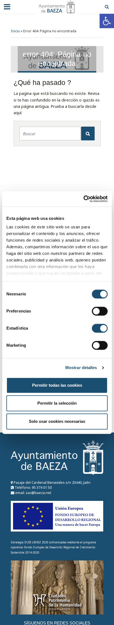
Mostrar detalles (81, 367)
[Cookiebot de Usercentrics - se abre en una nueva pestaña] (83, 198)
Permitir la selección (57, 403)
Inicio (15, 31)
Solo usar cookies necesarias (57, 421)
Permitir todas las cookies (57, 385)
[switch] (100, 311)
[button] (107, 21)
